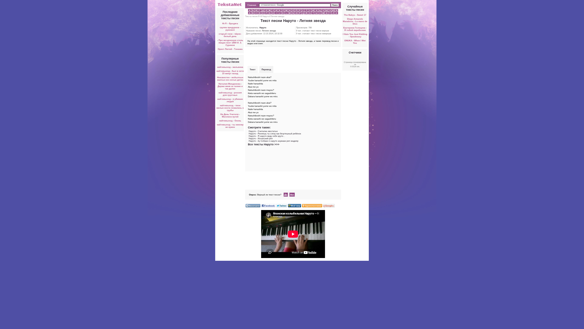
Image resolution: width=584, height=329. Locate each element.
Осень (238, 120)
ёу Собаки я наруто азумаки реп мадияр (278, 141)
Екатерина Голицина (354, 28)
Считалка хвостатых (268, 131)
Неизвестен (223, 77)
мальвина (238, 67)
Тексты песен (251, 16)
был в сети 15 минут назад (233, 72)
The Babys (349, 15)
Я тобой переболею (355, 30)
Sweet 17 (361, 15)
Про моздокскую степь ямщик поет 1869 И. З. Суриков (231, 42)
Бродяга (233, 23)
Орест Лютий (225, 49)
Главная (251, 5)
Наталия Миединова (229, 84)
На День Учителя (229, 114)
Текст (252, 69)
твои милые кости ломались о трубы (230, 107)
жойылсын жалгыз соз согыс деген (230, 78)
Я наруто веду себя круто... (271, 136)
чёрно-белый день (233, 35)
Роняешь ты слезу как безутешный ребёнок (279, 133)
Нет (292, 194)
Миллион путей (230, 116)
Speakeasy (355, 36)
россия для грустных (232, 93)
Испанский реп (265, 138)
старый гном (225, 34)
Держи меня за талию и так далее (230, 87)
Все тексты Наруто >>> (263, 144)
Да (285, 194)
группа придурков (229, 27)
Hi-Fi (224, 23)
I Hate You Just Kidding (355, 34)
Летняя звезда (277, 16)
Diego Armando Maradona (353, 20)
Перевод (266, 69)
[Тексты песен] (230, 6)
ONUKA (348, 40)
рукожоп (230, 30)
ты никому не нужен (234, 125)
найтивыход (224, 67)
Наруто (265, 16)
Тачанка (238, 49)
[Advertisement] (293, 56)
